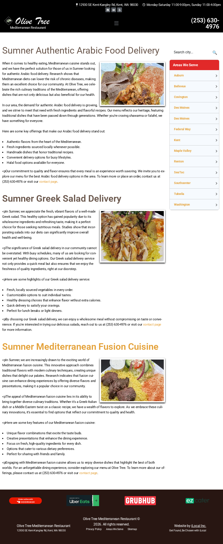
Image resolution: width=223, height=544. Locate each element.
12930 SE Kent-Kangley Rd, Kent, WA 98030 (41, 530)
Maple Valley (182, 150)
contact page (48, 182)
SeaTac (179, 172)
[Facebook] (107, 9)
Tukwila (179, 194)
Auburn (179, 75)
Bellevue (180, 86)
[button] (116, 23)
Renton (179, 161)
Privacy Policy (94, 529)
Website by (190, 526)
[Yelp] (119, 9)
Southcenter (182, 183)
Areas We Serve (114, 529)
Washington (182, 204)
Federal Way (182, 129)
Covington (181, 97)
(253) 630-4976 (205, 23)
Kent (177, 140)
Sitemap (132, 529)
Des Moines (181, 107)
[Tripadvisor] (113, 9)
